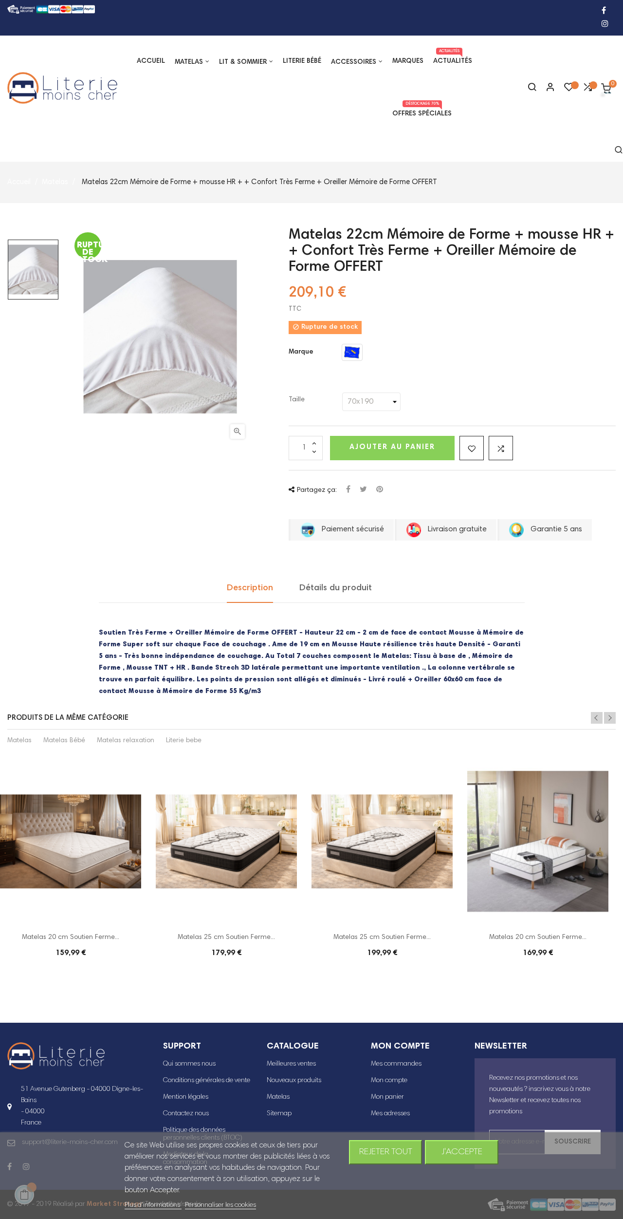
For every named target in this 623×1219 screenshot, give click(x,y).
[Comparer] (587, 89)
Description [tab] (250, 588)
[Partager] (348, 490)
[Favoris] (569, 89)
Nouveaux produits (294, 1080)
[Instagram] (605, 24)
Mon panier (387, 1097)
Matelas (19, 740)
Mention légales (185, 1097)
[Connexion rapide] (546, 88)
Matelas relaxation (125, 740)
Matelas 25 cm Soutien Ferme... (226, 937)
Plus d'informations (153, 1205)
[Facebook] (604, 11)
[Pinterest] (379, 490)
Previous (597, 718)
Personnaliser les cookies (220, 1205)
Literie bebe (184, 740)
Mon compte (389, 1080)
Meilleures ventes (291, 1064)
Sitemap (279, 1113)
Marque (301, 352)
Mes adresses (390, 1113)
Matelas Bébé (64, 740)
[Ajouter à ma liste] (471, 448)
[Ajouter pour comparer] (501, 448)
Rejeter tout (385, 1152)
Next (610, 718)
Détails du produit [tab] (335, 588)
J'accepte (461, 1152)
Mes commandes (396, 1064)
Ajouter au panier (392, 447)
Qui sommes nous (189, 1064)
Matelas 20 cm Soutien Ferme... (70, 937)
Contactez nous (186, 1113)
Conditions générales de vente (206, 1080)
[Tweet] (363, 490)
